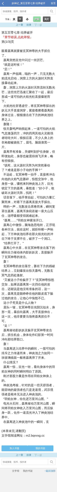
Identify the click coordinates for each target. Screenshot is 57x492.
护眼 (37, 19)
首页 (53, 3)
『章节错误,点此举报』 (17, 37)
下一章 (38, 25)
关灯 (46, 19)
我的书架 (40, 448)
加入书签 (14, 448)
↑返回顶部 (50, 471)
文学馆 (15, 471)
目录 (28, 25)
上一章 (19, 25)
